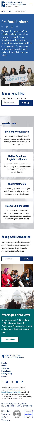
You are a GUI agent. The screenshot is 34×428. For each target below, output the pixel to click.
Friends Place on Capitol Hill (10, 392)
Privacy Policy (6, 374)
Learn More (10, 339)
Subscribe (5, 368)
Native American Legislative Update (17, 158)
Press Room (6, 371)
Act (10, 11)
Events (4, 366)
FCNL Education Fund (16, 390)
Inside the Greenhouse (17, 131)
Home (3, 11)
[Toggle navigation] (30, 4)
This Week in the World (17, 205)
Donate (4, 363)
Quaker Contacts (17, 183)
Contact (4, 376)
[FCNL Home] (12, 358)
